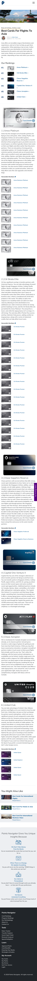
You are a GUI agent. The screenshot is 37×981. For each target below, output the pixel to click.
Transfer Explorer (7, 933)
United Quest (17, 752)
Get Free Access (7, 965)
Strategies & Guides (8, 952)
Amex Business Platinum (21, 180)
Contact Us (5, 924)
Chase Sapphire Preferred (21, 531)
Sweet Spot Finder (8, 935)
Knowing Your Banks (8, 950)
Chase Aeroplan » (23, 91)
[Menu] (33, 2)
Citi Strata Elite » (22, 73)
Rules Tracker (6, 931)
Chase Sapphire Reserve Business (23, 539)
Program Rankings (8, 918)
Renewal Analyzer (8, 937)
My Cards (5, 959)
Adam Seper (15, 37)
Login (3, 967)
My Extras (5, 963)
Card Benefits (6, 948)
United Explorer (18, 760)
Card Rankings (6, 916)
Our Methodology (7, 920)
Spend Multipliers (7, 939)
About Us (5, 922)
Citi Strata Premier (19, 326)
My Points (5, 961)
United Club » (21, 97)
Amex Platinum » (22, 67)
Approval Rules (7, 946)
